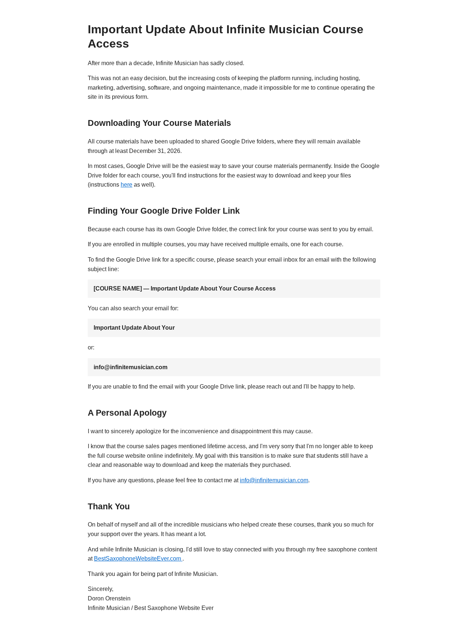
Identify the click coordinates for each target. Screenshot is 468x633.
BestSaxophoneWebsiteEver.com (138, 558)
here (126, 184)
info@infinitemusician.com (274, 480)
